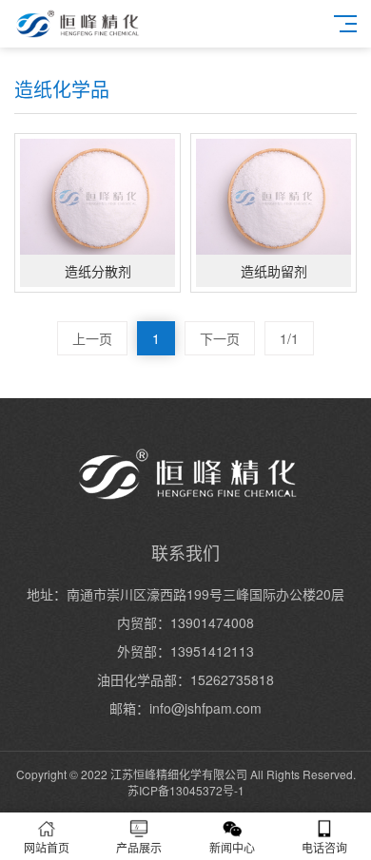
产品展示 (139, 847)
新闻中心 (232, 847)
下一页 (220, 338)
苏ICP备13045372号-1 (185, 790)
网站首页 (46, 847)
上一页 (92, 338)
